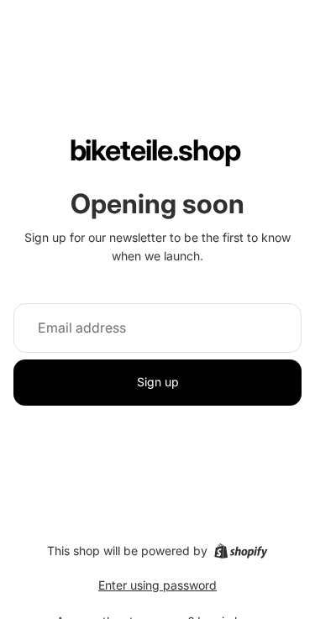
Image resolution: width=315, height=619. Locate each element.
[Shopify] (240, 551)
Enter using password (157, 585)
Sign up (158, 382)
